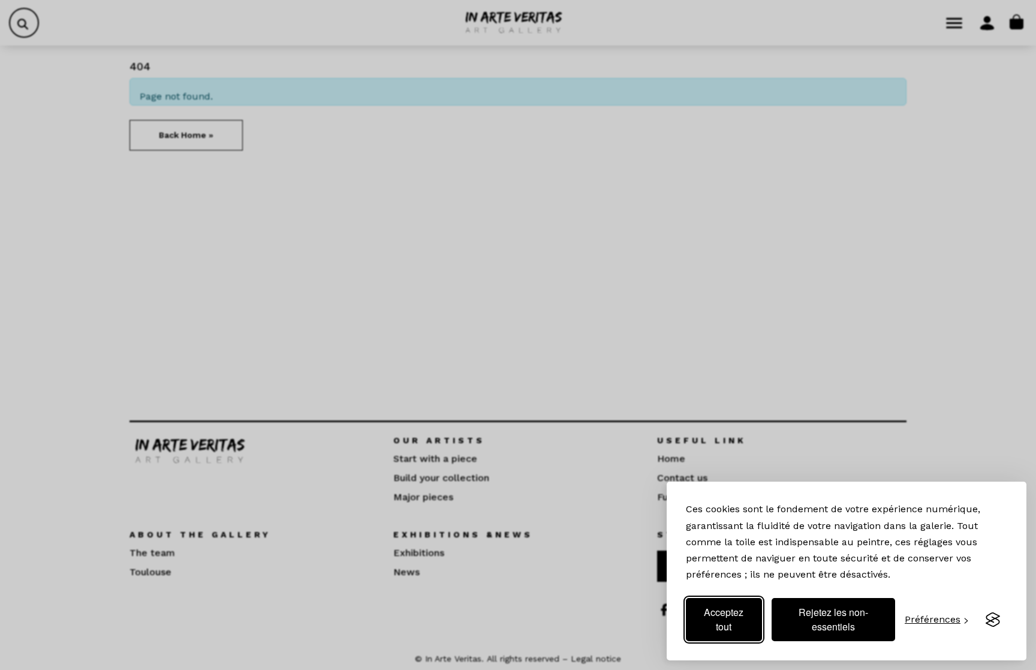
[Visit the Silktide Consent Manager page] (992, 619)
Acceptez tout (723, 619)
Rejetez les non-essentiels (833, 619)
